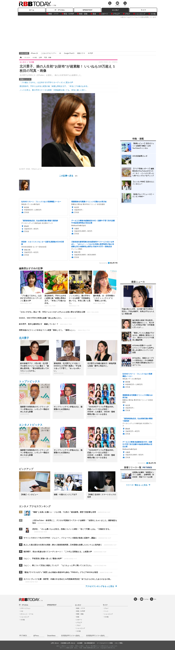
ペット (106, 611)
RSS (155, 599)
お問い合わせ (55, 643)
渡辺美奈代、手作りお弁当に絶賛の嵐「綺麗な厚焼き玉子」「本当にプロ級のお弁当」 (54, 86)
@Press (36, 635)
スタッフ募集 (118, 643)
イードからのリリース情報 (105, 643)
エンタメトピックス (31, 424)
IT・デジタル (60, 10)
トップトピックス (29, 381)
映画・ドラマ (53, 14)
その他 (152, 14)
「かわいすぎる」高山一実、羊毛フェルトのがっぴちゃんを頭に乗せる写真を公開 (58, 312)
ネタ (21, 611)
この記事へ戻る (68, 175)
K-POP (90, 53)
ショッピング (140, 14)
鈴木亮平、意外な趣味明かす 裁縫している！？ (45, 324)
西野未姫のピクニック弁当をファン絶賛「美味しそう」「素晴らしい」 (54, 330)
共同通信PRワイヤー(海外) (95, 635)
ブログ (127, 14)
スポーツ (104, 14)
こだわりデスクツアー (48, 53)
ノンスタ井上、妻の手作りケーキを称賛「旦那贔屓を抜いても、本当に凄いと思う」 (53, 90)
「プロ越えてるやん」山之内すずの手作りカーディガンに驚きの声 (46, 82)
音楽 (94, 14)
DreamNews (51, 635)
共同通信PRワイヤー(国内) (70, 635)
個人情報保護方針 (89, 643)
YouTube (146, 599)
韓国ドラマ (81, 53)
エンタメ (115, 10)
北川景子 (24, 338)
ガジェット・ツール (26, 614)
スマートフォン (25, 608)
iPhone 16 (34, 53)
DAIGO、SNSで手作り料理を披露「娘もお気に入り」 (47, 318)
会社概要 (79, 643)
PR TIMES (23, 635)
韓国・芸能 (83, 14)
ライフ (143, 10)
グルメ (106, 608)
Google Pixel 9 (69, 53)
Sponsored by (103, 263)
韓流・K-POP (69, 14)
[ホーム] (20, 57)
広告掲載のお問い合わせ (68, 643)
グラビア (116, 14)
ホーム (31, 10)
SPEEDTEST (87, 10)
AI (60, 53)
